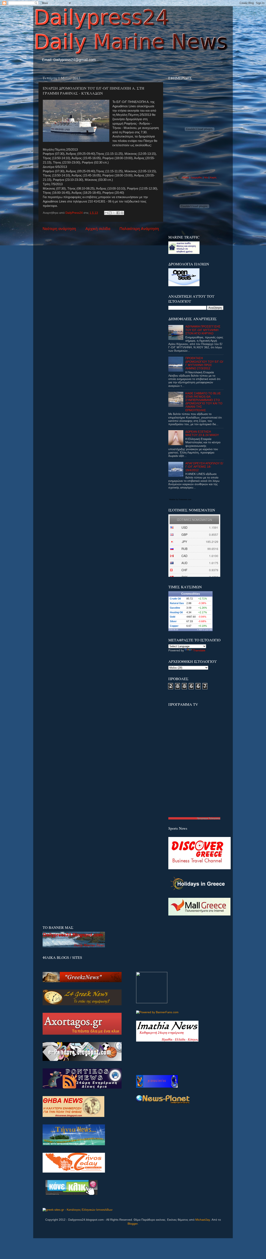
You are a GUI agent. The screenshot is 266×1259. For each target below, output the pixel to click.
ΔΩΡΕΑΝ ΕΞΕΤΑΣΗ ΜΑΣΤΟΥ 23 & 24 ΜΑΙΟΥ (202, 433)
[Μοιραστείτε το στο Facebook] (118, 213)
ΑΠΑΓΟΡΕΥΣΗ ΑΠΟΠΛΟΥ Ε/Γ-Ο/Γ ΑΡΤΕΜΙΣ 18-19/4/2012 (204, 467)
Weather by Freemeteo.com (180, 499)
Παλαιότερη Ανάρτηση (139, 228)
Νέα (206, 177)
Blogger (133, 1223)
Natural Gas (177, 603)
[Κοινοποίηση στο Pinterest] (122, 213)
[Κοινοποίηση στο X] (114, 213)
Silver (173, 621)
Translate (199, 650)
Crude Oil (175, 598)
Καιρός (213, 177)
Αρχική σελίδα (97, 228)
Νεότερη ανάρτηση (59, 228)
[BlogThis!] (110, 213)
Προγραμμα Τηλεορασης (208, 818)
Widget (185, 177)
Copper (174, 626)
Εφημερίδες (196, 177)
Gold (172, 616)
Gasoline (175, 607)
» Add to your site (204, 630)
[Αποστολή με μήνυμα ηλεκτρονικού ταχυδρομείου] (106, 213)
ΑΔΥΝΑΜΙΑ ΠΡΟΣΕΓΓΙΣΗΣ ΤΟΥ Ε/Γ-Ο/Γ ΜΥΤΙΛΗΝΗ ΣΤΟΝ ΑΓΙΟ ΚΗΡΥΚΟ (202, 330)
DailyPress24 (74, 212)
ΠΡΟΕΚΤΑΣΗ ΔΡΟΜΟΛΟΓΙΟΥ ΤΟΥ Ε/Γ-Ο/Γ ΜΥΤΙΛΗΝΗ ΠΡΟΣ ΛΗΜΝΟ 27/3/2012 (204, 363)
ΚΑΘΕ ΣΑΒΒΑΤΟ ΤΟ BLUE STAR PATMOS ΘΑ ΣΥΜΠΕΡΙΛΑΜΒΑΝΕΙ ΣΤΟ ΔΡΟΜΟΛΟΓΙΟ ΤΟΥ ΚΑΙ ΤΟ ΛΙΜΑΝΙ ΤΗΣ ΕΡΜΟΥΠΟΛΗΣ (203, 402)
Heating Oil (176, 612)
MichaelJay (202, 1219)
